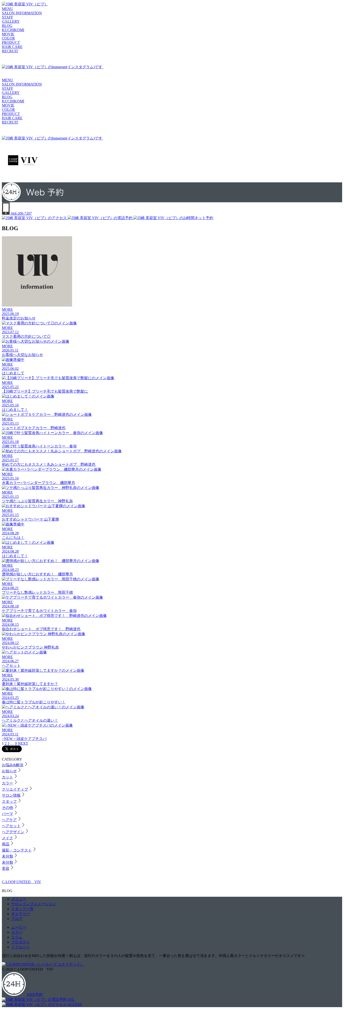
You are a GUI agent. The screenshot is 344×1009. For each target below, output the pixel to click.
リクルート (20, 947)
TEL (71, 999)
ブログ (16, 919)
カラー (16, 932)
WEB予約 (34, 995)
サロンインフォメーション (33, 904)
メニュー (18, 899)
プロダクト (20, 942)
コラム (16, 937)
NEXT (23, 743)
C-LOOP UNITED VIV (21, 882)
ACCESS (74, 1004)
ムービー (18, 927)
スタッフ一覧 (22, 909)
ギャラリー (20, 914)
